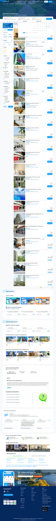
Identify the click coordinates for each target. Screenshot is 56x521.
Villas (32, 498)
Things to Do (33, 495)
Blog (42, 492)
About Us (22, 495)
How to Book (22, 489)
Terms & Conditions (44, 495)
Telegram (23, 507)
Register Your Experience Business (46, 498)
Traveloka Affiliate (44, 489)
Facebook (23, 500)
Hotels (32, 489)
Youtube (23, 505)
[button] (46, 2)
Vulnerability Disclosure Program (46, 501)
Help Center (22, 492)
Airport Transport (33, 492)
